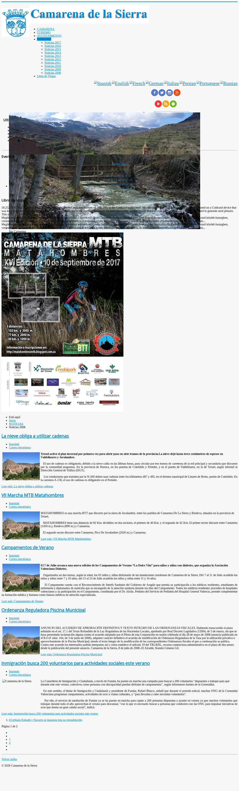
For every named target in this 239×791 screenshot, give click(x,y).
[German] (154, 83)
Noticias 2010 (52, 66)
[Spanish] (102, 83)
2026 (124, 163)
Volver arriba (9, 759)
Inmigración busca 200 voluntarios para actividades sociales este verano (75, 663)
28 (123, 188)
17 (108, 183)
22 (126, 183)
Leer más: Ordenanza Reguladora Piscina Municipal (71, 654)
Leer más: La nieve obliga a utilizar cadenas (27, 486)
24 (108, 188)
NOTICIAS (44, 39)
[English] (120, 83)
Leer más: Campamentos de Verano (22, 601)
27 (119, 188)
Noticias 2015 (52, 49)
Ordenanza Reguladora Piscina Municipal (43, 610)
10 (108, 179)
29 (126, 188)
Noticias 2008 (52, 72)
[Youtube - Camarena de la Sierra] (158, 106)
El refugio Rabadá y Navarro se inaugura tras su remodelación (45, 720)
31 (108, 192)
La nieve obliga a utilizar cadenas (35, 436)
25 (112, 188)
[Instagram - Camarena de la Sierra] (169, 95)
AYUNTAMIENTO (49, 35)
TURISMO (44, 32)
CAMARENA (46, 29)
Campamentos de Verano (27, 547)
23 (130, 183)
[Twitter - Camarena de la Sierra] (162, 95)
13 (119, 179)
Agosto (116, 163)
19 (115, 183)
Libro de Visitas (46, 76)
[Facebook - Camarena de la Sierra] (154, 95)
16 (130, 179)
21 (123, 183)
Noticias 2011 (52, 62)
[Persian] (188, 83)
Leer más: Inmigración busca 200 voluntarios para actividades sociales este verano (49, 713)
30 (130, 188)
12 (115, 179)
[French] (137, 83)
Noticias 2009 (52, 69)
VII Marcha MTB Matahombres (32, 495)
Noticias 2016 (52, 45)
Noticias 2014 (52, 52)
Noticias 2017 (52, 42)
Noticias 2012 (52, 59)
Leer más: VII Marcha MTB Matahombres (66, 538)
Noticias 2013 (52, 56)
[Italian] (171, 83)
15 (126, 179)
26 (115, 188)
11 (112, 179)
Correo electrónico (20, 447)
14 (123, 179)
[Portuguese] (208, 83)
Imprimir (14, 444)
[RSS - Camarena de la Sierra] (166, 106)
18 (112, 183)
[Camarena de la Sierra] (15, 23)
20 (119, 183)
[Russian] (229, 83)
